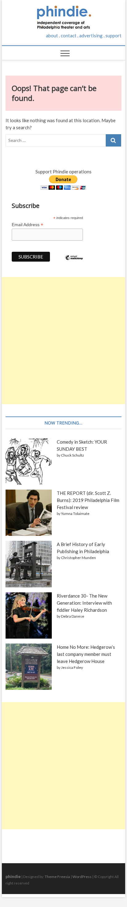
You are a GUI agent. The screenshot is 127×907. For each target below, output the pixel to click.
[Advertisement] (63, 340)
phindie (13, 876)
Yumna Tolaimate (75, 513)
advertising (91, 35)
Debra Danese (72, 616)
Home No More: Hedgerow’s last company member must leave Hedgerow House (86, 654)
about (52, 35)
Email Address (27, 225)
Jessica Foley (72, 667)
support (113, 35)
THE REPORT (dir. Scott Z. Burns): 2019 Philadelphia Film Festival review (88, 500)
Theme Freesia (57, 876)
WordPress (82, 876)
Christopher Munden (78, 557)
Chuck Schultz (72, 455)
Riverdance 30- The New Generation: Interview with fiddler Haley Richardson (84, 603)
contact (68, 35)
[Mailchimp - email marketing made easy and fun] (74, 262)
